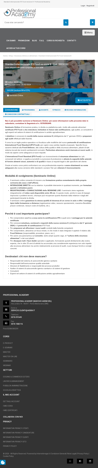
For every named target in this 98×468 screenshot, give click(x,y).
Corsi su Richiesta (55, 41)
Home (5, 56)
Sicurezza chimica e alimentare (25, 56)
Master (6, 352)
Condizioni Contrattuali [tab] (18, 114)
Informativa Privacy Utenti (15, 428)
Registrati (90, 6)
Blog (34, 41)
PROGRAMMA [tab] (29, 110)
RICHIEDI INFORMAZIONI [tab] (76, 110)
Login (83, 6)
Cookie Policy (8, 456)
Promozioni (24, 41)
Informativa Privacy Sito (14, 442)
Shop (11, 56)
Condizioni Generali (58, 454)
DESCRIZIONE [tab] (12, 110)
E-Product (8, 343)
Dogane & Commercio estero (16, 377)
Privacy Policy (10, 446)
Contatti (71, 41)
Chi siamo (11, 41)
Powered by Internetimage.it (38, 454)
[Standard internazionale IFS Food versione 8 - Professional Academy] (20, 13)
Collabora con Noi (13, 417)
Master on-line (10, 356)
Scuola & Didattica (12, 390)
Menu (89, 32)
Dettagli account (11, 401)
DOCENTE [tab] (44, 110)
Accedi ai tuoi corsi (15, 48)
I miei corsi (8, 406)
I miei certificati (10, 410)
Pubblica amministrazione (15, 386)
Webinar (7, 365)
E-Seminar (7, 348)
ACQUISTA (85, 100)
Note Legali (71, 454)
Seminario (7, 361)
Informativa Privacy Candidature (18, 433)
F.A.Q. (41, 41)
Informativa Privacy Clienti (16, 437)
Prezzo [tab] (56, 110)
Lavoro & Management (13, 381)
